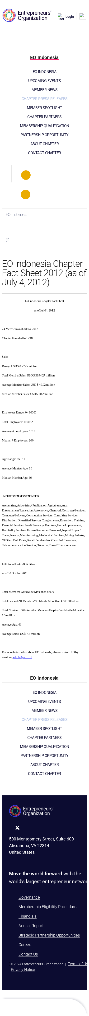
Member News (44, 90)
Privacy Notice (23, 969)
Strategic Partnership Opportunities (49, 935)
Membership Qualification (44, 126)
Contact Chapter (44, 153)
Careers (26, 944)
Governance (29, 897)
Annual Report (31, 925)
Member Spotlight (44, 108)
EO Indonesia (44, 72)
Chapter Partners (44, 117)
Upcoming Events (44, 81)
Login (70, 17)
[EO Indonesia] (26, 175)
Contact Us (28, 954)
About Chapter (44, 144)
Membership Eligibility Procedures (49, 906)
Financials (28, 916)
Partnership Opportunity (44, 135)
